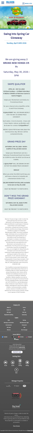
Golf (24, 327)
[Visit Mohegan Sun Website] (8, 385)
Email (17, 339)
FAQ (24, 310)
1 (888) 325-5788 (22, 347)
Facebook (5, 337)
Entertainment (9, 325)
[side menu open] (2, 2)
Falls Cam (24, 312)
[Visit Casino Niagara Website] (24, 385)
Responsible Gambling (8, 314)
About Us (9, 307)
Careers (24, 307)
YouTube (21, 337)
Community (24, 314)
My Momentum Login (24, 322)
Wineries (9, 329)
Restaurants (24, 325)
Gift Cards (9, 312)
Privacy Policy (30, 430)
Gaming (24, 320)
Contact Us (9, 310)
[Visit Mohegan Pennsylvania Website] (16, 385)
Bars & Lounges (24, 329)
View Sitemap (16, 426)
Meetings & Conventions (9, 322)
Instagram (30, 337)
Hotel (9, 320)
